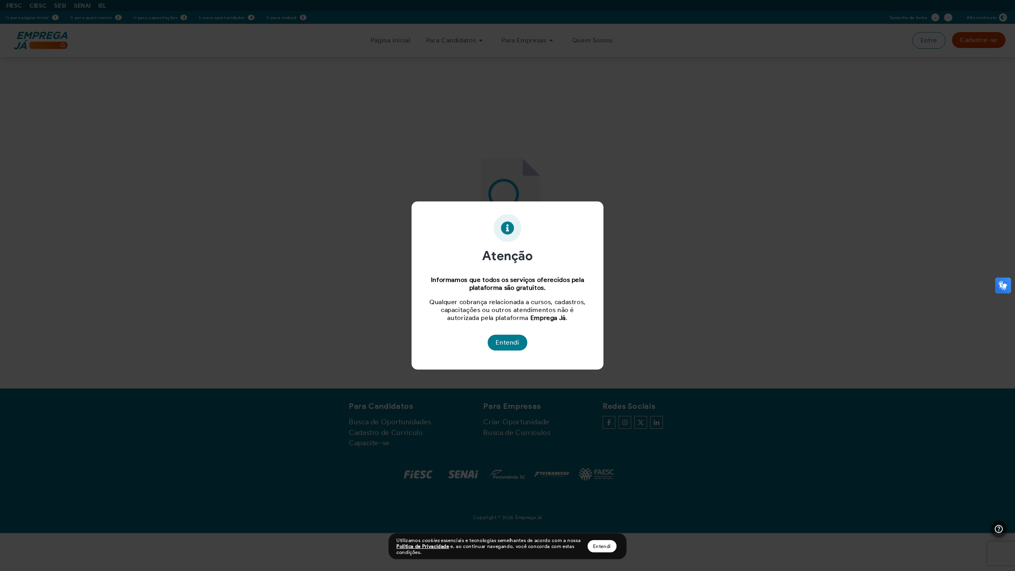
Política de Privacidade (422, 546)
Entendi (602, 546)
